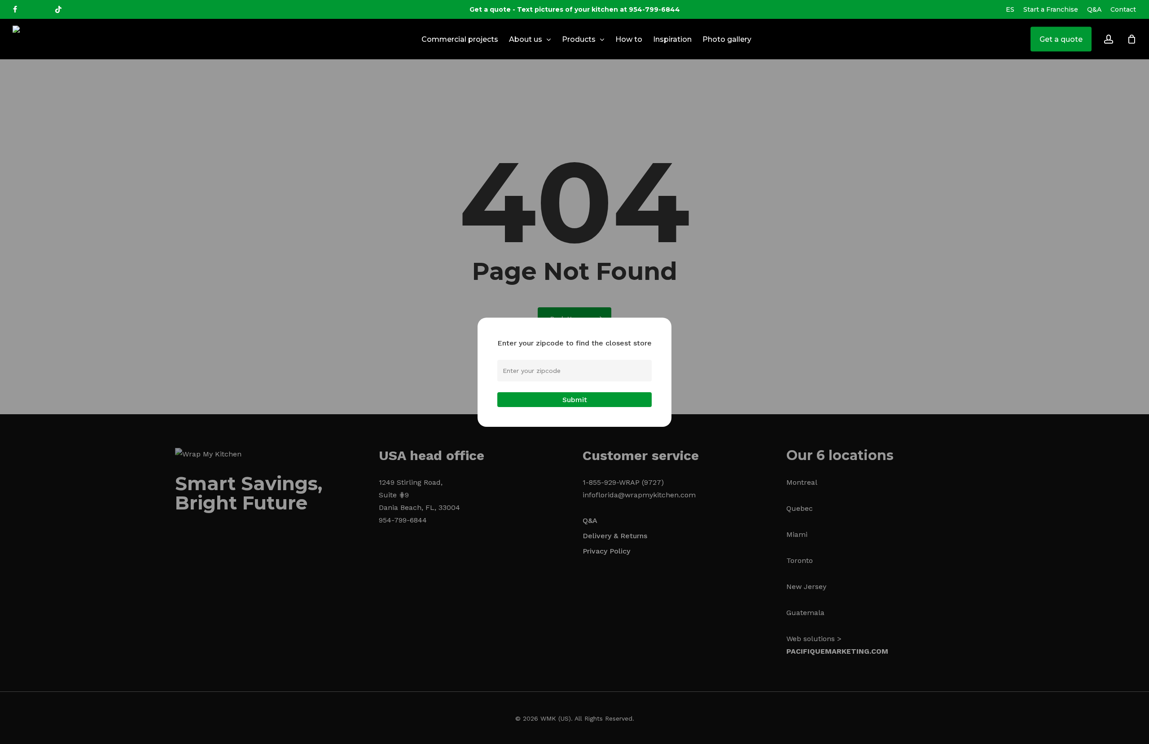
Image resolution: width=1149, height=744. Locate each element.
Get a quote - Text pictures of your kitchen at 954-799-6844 (574, 9)
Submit (574, 399)
